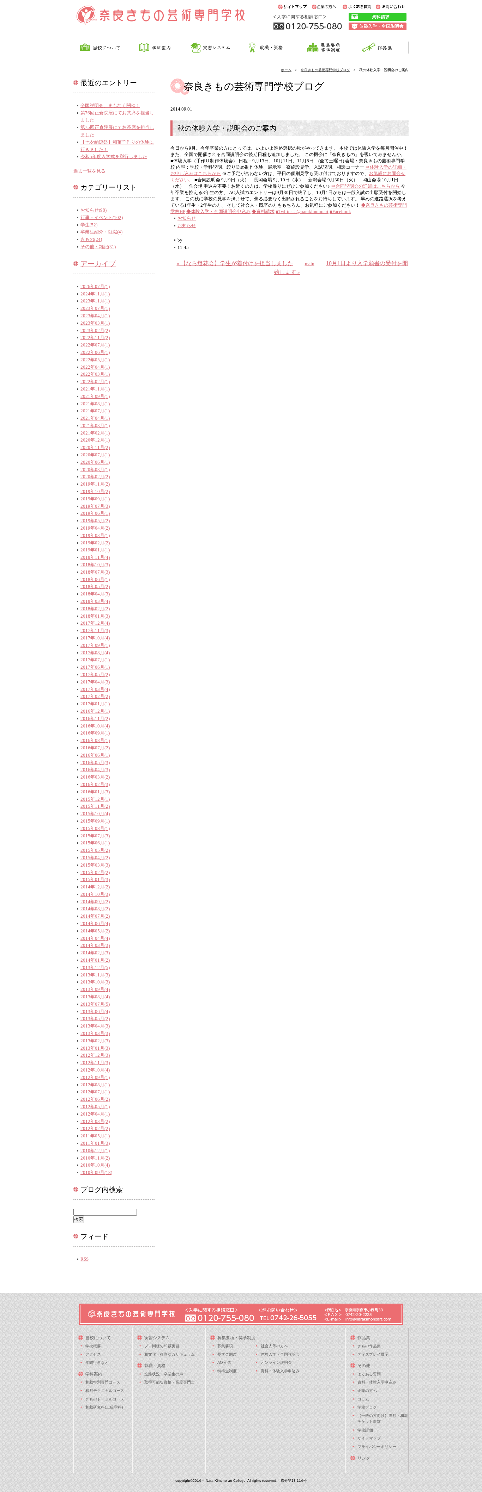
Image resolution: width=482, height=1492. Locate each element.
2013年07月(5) (95, 1004)
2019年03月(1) (95, 535)
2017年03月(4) (95, 689)
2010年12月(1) (95, 1150)
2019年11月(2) (95, 484)
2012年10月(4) (95, 1070)
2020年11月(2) (95, 447)
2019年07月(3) (95, 506)
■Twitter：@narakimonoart (302, 211)
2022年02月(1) (95, 381)
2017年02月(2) (95, 696)
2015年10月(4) (95, 813)
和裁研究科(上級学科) (104, 1407)
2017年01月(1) (95, 703)
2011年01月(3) (95, 1143)
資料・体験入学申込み (280, 1371)
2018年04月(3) (95, 594)
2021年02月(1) (95, 433)
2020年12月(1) (95, 440)
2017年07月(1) (95, 659)
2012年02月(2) (95, 1128)
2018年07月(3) (95, 572)
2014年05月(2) (95, 931)
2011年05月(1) (95, 1135)
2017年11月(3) (95, 630)
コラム (363, 1399)
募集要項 (225, 1346)
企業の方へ (367, 1390)
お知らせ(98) (93, 210)
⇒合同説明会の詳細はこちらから (365, 186)
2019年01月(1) (95, 550)
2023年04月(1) (95, 315)
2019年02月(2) (95, 542)
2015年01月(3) (95, 879)
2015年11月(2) (95, 806)
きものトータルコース (104, 1399)
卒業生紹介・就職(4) (101, 232)
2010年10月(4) (95, 1165)
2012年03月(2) (95, 1121)
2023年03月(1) (95, 323)
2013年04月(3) (95, 1026)
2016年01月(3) (95, 791)
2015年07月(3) (95, 835)
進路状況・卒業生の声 (163, 1374)
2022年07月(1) (95, 345)
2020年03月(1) (95, 469)
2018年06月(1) (95, 579)
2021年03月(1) (95, 425)
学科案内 (93, 1374)
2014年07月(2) (95, 916)
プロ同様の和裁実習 (161, 1346)
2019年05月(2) (95, 520)
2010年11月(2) (95, 1158)
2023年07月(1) (95, 308)
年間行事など (97, 1362)
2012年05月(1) (95, 1106)
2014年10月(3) (95, 894)
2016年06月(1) (95, 755)
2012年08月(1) (95, 1084)
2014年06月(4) (95, 923)
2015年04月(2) (95, 857)
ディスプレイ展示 (372, 1354)
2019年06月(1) (95, 513)
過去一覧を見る (89, 171)
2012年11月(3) (95, 1062)
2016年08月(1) (95, 740)
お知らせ (186, 218)
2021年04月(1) (95, 418)
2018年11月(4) (95, 557)
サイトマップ (369, 1438)
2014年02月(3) (95, 952)
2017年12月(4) (95, 623)
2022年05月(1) (95, 359)
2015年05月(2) (95, 850)
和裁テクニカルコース (104, 1390)
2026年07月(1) (95, 286)
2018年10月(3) (95, 564)
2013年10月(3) (95, 982)
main (309, 263)
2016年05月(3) (95, 762)
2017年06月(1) (95, 667)
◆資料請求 (263, 211)
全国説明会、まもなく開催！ (110, 105)
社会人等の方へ (274, 1346)
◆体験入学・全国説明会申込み (218, 211)
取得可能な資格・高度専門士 (169, 1382)
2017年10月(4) (95, 638)
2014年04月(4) (95, 938)
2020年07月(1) (95, 454)
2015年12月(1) (95, 799)
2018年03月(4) (95, 601)
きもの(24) (91, 239)
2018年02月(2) (95, 608)
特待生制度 (227, 1371)
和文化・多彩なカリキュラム (169, 1354)
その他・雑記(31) (98, 246)
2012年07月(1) (95, 1091)
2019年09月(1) (95, 498)
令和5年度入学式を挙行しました (113, 156)
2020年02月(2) (95, 476)
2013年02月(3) (95, 1040)
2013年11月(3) (95, 975)
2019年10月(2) (95, 491)
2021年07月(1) (95, 410)
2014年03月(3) (95, 945)
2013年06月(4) (95, 1011)
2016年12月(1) (95, 711)
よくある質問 (369, 1374)
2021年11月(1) (95, 389)
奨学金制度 (227, 1354)
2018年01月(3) (95, 616)
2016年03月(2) (95, 777)
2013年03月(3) (95, 1033)
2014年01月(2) (95, 960)
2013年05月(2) (95, 1018)
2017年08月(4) (95, 652)
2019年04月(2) (95, 528)
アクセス (93, 1354)
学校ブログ (367, 1407)
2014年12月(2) (95, 886)
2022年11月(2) (95, 337)
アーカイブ (98, 264)
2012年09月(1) (95, 1077)
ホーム (286, 70)
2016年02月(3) (95, 784)
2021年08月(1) (95, 403)
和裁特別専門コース (102, 1382)
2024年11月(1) (95, 293)
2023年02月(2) (95, 330)
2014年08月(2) (95, 908)
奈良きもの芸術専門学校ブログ (325, 70)
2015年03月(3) (95, 865)
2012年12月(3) (95, 1055)
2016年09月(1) (95, 733)
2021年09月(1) (95, 396)
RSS (84, 1259)
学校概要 (93, 1346)
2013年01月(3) (95, 1048)
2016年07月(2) (95, 747)
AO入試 (224, 1362)
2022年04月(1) (95, 367)
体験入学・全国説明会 (280, 1354)
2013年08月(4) (95, 996)
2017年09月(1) (95, 645)
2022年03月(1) (95, 374)
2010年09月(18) (96, 1172)
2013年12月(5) (95, 967)
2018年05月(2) (95, 586)
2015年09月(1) (95, 821)
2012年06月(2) (95, 1099)
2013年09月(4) (95, 989)
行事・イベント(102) (101, 217)
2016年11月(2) (95, 718)
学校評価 (365, 1430)
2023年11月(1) (95, 301)
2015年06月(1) (95, 842)
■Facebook (340, 211)
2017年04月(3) (95, 682)
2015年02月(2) (95, 872)
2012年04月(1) (95, 1114)
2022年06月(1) (95, 352)
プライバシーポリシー (376, 1446)
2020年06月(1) (95, 462)
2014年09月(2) (95, 901)
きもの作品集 (369, 1346)
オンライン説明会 (276, 1362)
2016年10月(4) (95, 726)
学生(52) (88, 224)
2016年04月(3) (95, 769)
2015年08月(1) (95, 828)
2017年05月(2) (95, 674)
